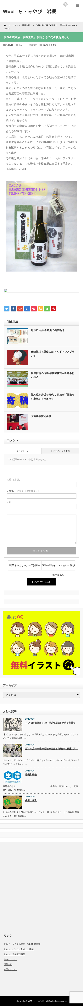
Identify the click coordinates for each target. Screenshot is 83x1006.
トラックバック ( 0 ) (60, 451)
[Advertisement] (41, 886)
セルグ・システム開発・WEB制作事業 (22, 944)
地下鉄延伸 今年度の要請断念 (47, 330)
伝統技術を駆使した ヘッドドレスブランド (53, 353)
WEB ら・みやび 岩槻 (39, 1001)
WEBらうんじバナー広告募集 (24, 565)
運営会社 (8, 964)
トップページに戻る (41, 581)
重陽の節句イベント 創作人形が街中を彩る (58, 567)
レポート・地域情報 (28, 45)
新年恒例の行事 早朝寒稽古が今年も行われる (53, 375)
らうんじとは (10, 959)
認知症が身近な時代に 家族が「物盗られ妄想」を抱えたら (53, 396)
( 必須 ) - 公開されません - (24, 491)
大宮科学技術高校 (41, 416)
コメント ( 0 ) (22, 451)
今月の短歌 (31, 800)
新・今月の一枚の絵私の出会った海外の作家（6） (51, 748)
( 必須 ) (13, 479)
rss (65, 4)
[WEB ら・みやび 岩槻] (29, 11)
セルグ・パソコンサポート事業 (19, 949)
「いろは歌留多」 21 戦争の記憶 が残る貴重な (50, 722)
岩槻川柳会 (31, 774)
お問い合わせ (10, 969)
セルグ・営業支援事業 (14, 954)
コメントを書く (50, 45)
